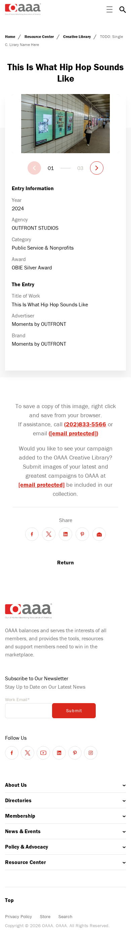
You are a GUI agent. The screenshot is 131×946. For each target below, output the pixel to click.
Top (9, 900)
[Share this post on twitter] (48, 534)
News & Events (23, 831)
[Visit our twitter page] (27, 753)
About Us (16, 784)
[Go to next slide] (96, 168)
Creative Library (77, 36)
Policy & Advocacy (26, 846)
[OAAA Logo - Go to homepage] (23, 9)
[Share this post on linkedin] (65, 534)
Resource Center (40, 36)
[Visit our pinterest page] (75, 753)
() (73, 433)
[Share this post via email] (99, 534)
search (122, 9)
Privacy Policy (18, 916)
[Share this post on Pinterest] (82, 534)
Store (45, 916)
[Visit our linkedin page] (59, 753)
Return (65, 562)
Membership (20, 815)
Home (10, 36)
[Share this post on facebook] (32, 534)
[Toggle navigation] (109, 9)
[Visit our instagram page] (90, 753)
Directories (18, 800)
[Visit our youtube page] (43, 753)
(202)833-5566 (85, 424)
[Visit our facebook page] (11, 753)
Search (65, 916)
